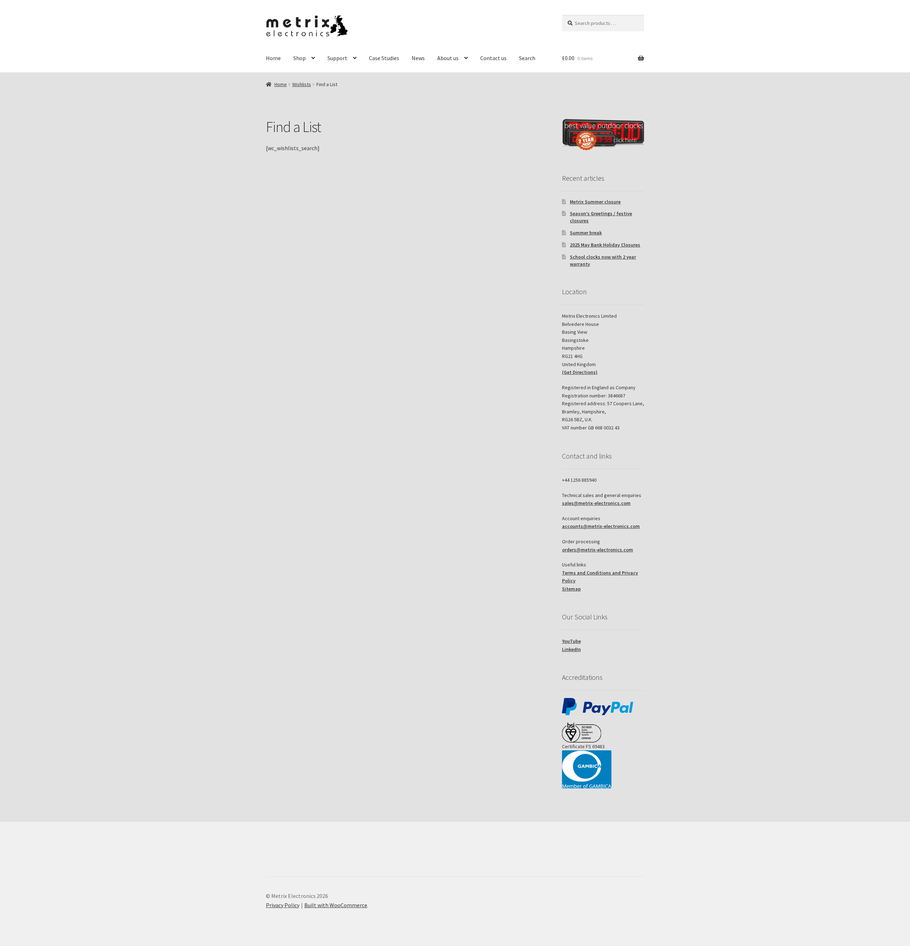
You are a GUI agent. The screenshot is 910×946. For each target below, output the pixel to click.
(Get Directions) (580, 372)
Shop (299, 58)
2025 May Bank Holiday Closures (605, 245)
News (418, 58)
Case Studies (384, 58)
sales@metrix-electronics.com (596, 503)
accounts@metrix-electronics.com (601, 526)
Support (337, 58)
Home (273, 58)
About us (448, 58)
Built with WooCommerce (335, 905)
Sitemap (571, 589)
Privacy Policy (282, 905)
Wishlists (301, 84)
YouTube (571, 641)
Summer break (586, 232)
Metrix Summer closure (595, 202)
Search (527, 58)
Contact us (493, 58)
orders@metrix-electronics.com (597, 549)
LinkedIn (571, 649)
